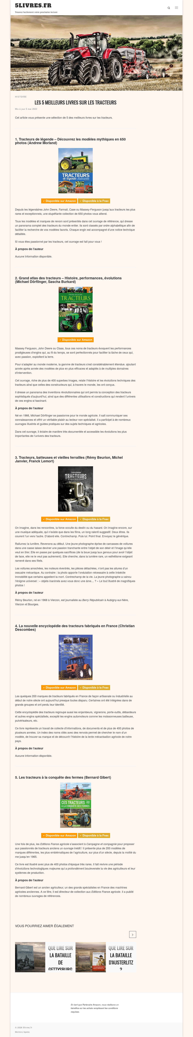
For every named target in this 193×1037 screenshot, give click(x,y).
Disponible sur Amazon (61, 201)
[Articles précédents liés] (125, 934)
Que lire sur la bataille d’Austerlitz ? (121, 958)
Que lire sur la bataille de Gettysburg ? (60, 962)
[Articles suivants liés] (132, 934)
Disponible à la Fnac (95, 201)
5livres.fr (27, 1027)
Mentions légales (22, 1032)
